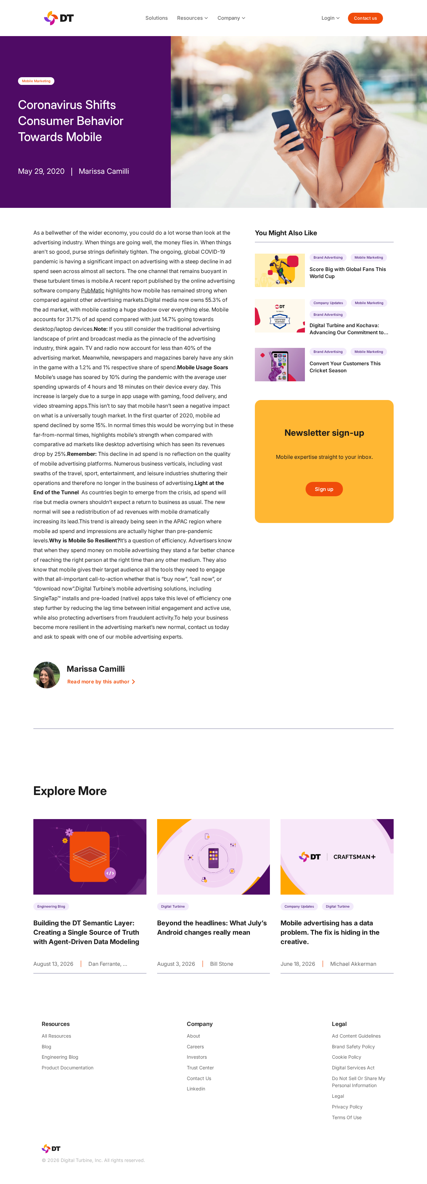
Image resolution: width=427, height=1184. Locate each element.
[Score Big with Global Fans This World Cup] (324, 270)
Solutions (156, 18)
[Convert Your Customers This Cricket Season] (324, 364)
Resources (190, 18)
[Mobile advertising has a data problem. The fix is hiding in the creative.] (337, 896)
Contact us (365, 18)
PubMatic (92, 290)
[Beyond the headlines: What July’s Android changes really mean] (213, 896)
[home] (59, 18)
